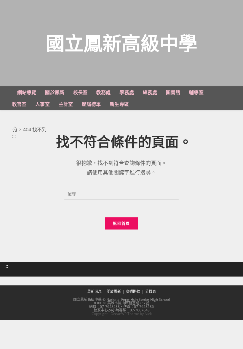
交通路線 (133, 291)
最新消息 (94, 291)
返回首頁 (121, 223)
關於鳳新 (114, 291)
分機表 (150, 291)
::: (9, 90)
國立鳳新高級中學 (121, 43)
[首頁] (14, 129)
